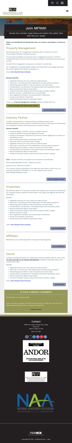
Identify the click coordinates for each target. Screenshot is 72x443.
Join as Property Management (54, 110)
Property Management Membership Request (23, 105)
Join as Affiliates (58, 246)
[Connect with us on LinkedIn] (34, 336)
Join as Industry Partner (56, 179)
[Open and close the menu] (47, 11)
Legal (48, 439)
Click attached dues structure (20, 281)
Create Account (36, 309)
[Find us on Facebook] (26, 336)
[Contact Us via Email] (45, 336)
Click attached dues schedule (20, 72)
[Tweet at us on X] (30, 336)
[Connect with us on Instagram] (37, 336)
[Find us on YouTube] (41, 336)
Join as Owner (59, 284)
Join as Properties (58, 228)
